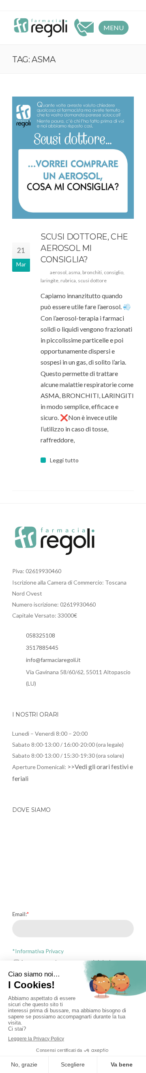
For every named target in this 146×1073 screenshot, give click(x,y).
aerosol (58, 272)
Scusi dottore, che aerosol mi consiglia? (84, 248)
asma (74, 272)
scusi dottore (92, 280)
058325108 (40, 635)
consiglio (113, 272)
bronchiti (92, 272)
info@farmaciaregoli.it (53, 659)
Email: (20, 914)
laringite (49, 280)
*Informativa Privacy (38, 951)
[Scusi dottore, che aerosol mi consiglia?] (73, 158)
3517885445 (42, 647)
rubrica (68, 280)
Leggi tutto (64, 460)
